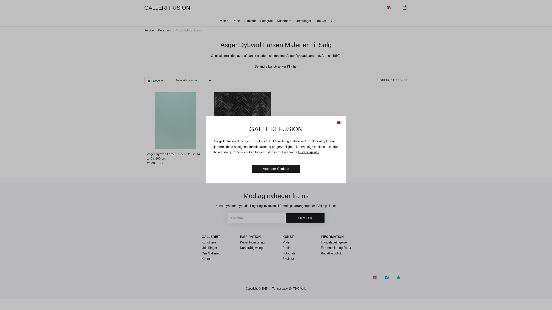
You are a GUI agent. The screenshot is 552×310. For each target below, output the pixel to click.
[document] (276, 155)
